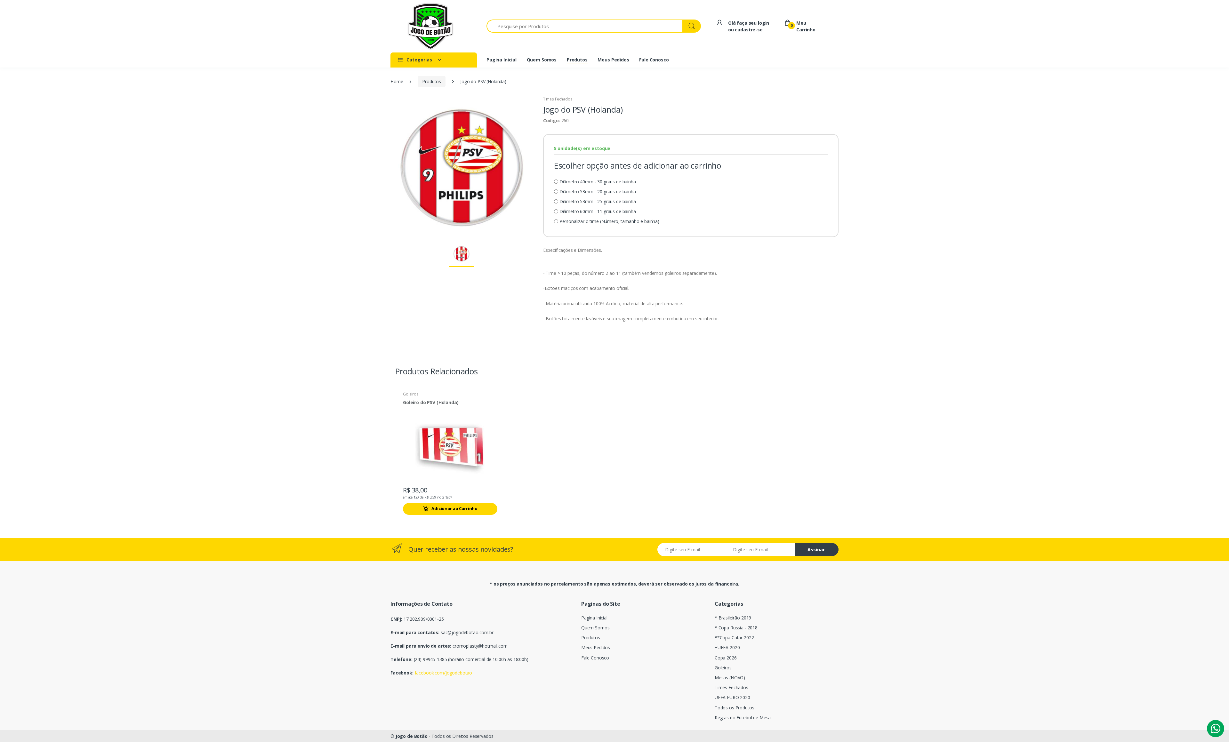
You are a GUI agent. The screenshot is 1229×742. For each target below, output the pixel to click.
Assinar (816, 550)
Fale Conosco (595, 658)
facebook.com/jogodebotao (443, 673)
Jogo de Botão (412, 736)
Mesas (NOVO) (730, 677)
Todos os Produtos (734, 708)
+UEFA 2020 (727, 647)
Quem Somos (595, 628)
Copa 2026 (726, 658)
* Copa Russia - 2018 (736, 628)
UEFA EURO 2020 (732, 697)
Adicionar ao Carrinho (454, 508)
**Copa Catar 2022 (734, 637)
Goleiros (411, 394)
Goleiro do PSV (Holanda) (431, 402)
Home (396, 81)
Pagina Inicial (594, 618)
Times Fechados (558, 99)
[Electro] (430, 26)
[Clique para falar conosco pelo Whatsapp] (1215, 728)
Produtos (431, 81)
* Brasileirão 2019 (733, 618)
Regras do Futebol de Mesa (743, 717)
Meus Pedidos (595, 647)
